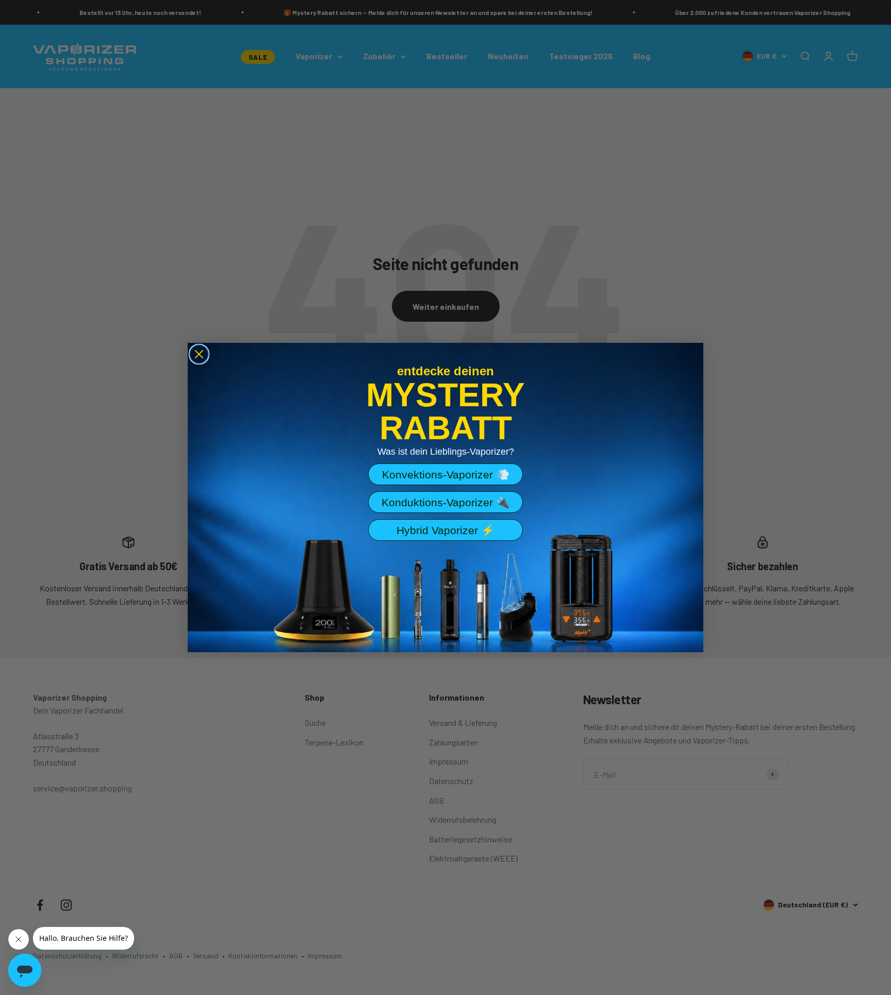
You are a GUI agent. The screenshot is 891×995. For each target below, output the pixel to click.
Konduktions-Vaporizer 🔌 (445, 502)
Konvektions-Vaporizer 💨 (445, 474)
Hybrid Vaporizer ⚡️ (445, 530)
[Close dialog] (199, 354)
